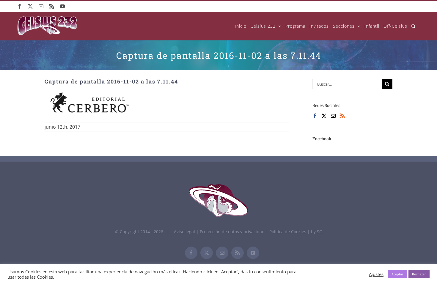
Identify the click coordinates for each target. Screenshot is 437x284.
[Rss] (342, 115)
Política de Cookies (288, 231)
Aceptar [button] (397, 274)
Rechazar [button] (419, 274)
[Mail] (333, 115)
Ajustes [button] (376, 274)
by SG (316, 231)
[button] (413, 26)
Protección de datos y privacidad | (234, 231)
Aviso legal (184, 231)
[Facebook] (314, 115)
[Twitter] (324, 115)
